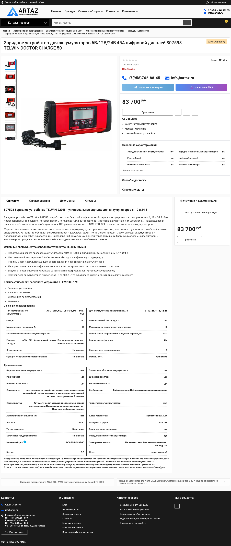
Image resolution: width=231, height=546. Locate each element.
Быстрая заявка (178, 112)
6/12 (157, 310)
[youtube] (177, 506)
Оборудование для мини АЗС (134, 505)
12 (149, 310)
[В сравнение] (195, 112)
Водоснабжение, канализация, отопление (140, 518)
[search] (187, 22)
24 (153, 310)
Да (165, 340)
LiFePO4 (68, 310)
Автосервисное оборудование (134, 509)
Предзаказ (148, 112)
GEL (60, 310)
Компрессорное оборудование (135, 514)
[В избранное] (186, 112)
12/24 (164, 310)
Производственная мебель (133, 523)
